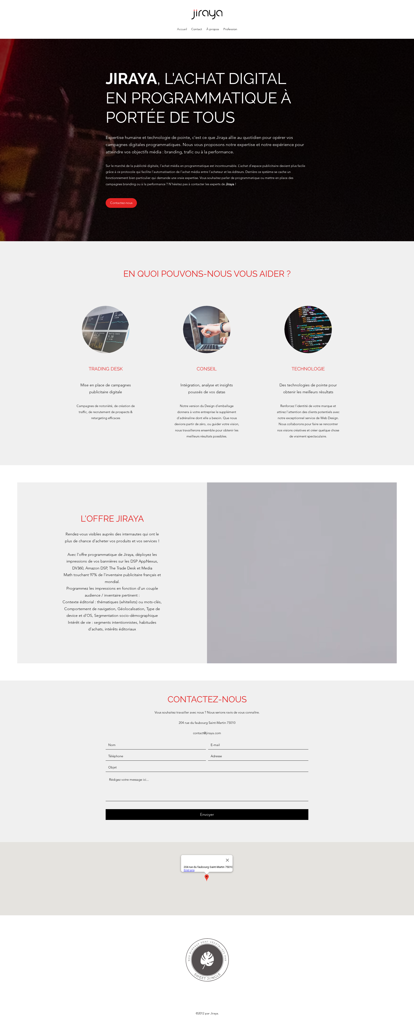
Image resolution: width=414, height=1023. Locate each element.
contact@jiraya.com (207, 733)
